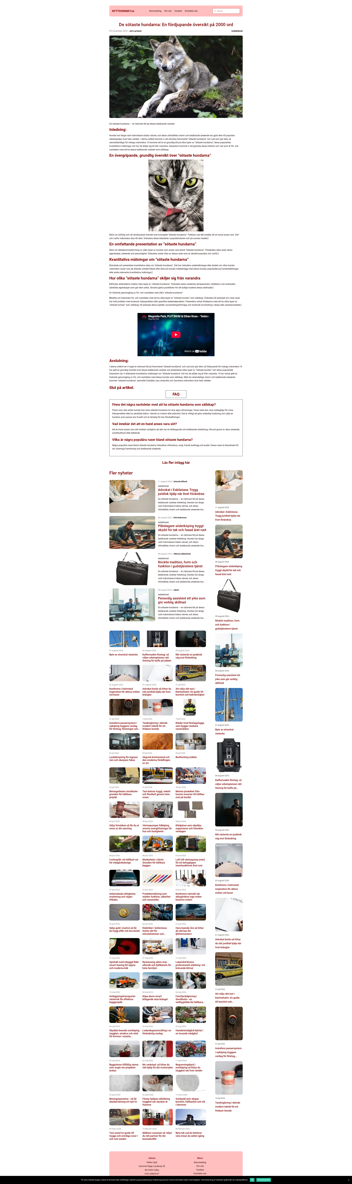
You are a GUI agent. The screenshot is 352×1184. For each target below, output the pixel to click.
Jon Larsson (135, 31)
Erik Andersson (180, 517)
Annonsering (155, 11)
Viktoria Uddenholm (182, 554)
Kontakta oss (191, 11)
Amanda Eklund (180, 481)
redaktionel (237, 31)
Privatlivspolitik (264, 1180)
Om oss (168, 11)
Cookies (178, 11)
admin (176, 590)
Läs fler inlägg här (176, 463)
